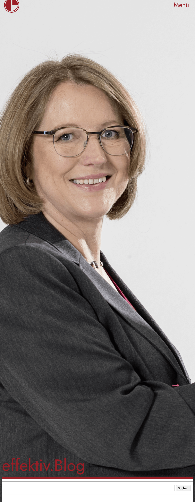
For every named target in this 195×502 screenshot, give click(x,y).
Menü (181, 5)
